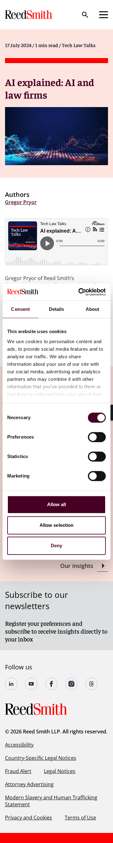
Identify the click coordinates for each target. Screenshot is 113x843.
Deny (56, 545)
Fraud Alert (18, 771)
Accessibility (19, 744)
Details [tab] (56, 309)
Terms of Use (80, 817)
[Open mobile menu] (103, 14)
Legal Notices (59, 771)
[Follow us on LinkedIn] (11, 684)
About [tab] (93, 309)
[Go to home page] (29, 14)
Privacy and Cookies (28, 817)
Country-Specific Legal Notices (40, 757)
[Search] (85, 15)
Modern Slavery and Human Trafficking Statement (51, 801)
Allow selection (57, 525)
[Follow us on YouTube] (31, 684)
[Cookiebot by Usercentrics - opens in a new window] (80, 292)
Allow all (56, 504)
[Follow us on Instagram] (71, 684)
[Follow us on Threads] (91, 684)
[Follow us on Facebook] (51, 684)
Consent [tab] (20, 309)
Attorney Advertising (29, 784)
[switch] (97, 437)
